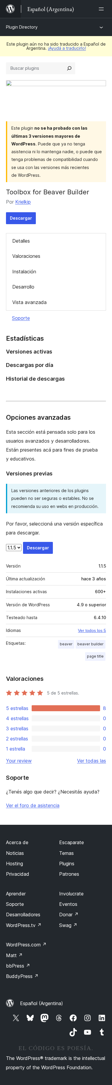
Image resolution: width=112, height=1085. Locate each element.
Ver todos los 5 (92, 630)
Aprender (16, 894)
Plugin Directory (22, 27)
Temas (66, 853)
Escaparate (71, 842)
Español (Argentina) (41, 1003)
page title (95, 656)
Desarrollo (23, 287)
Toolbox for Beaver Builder (47, 192)
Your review (19, 761)
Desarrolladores (23, 914)
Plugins (66, 864)
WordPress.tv (24, 925)
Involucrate (71, 894)
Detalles (21, 241)
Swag (68, 925)
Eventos (68, 904)
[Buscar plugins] (69, 68)
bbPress (18, 966)
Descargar (21, 218)
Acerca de (17, 842)
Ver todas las (91, 761)
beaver (66, 644)
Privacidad (17, 874)
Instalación (24, 272)
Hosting (14, 864)
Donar (69, 914)
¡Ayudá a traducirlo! (67, 48)
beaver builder (90, 644)
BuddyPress (22, 976)
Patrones (69, 874)
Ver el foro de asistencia (32, 805)
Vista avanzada (29, 302)
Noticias (15, 853)
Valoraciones (26, 256)
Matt (14, 955)
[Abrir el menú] (102, 9)
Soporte (21, 318)
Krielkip (23, 202)
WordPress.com (26, 945)
